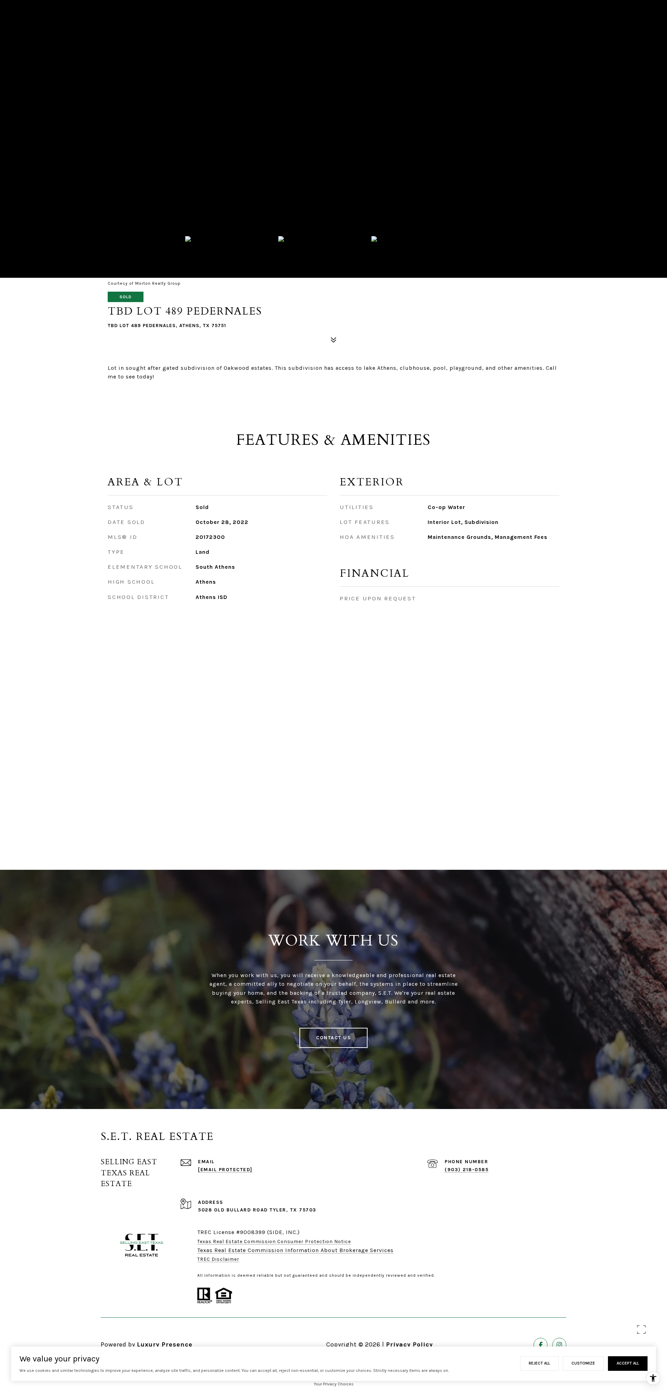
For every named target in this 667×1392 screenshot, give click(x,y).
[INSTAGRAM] (559, 1345)
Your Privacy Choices (334, 1384)
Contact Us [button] (333, 1038)
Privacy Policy (409, 1344)
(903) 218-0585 (466, 1170)
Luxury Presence (164, 1344)
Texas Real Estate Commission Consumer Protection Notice (274, 1241)
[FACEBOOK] (540, 1345)
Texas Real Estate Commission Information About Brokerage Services (295, 1250)
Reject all (539, 1363)
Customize (583, 1363)
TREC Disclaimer (218, 1259)
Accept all (628, 1363)
